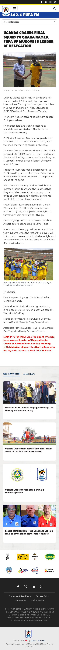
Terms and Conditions (20, 596)
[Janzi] (9, 556)
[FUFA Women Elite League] (10, 570)
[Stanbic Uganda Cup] (23, 570)
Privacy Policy (43, 596)
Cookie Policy (37, 600)
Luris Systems (38, 641)
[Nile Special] (36, 556)
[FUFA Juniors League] (36, 570)
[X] (46, 2)
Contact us (20, 600)
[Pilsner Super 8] (48, 570)
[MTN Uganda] (23, 557)
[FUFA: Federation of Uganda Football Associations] (6, 11)
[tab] (12, 374)
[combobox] (29, 22)
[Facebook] (41, 2)
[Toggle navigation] (15, 8)
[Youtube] (55, 2)
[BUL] (49, 556)
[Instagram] (50, 2)
